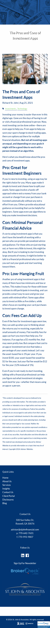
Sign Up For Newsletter (25, 563)
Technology (22, 108)
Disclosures (7, 52)
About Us (6, 481)
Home (5, 477)
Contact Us (7, 492)
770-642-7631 (26, 533)
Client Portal (8, 496)
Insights (6, 488)
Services (6, 485)
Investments (10, 108)
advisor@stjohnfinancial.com (25, 529)
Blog (4, 503)
